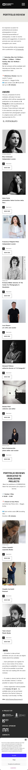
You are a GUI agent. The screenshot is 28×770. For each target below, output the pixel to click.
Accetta (14, 755)
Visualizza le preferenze (14, 764)
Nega (14, 759)
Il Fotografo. (20, 49)
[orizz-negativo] (5, 720)
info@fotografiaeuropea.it (14, 699)
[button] (25, 739)
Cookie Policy (13, 767)
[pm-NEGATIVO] (8, 714)
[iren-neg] (5, 729)
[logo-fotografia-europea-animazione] (8, 3)
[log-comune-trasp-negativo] (20, 714)
